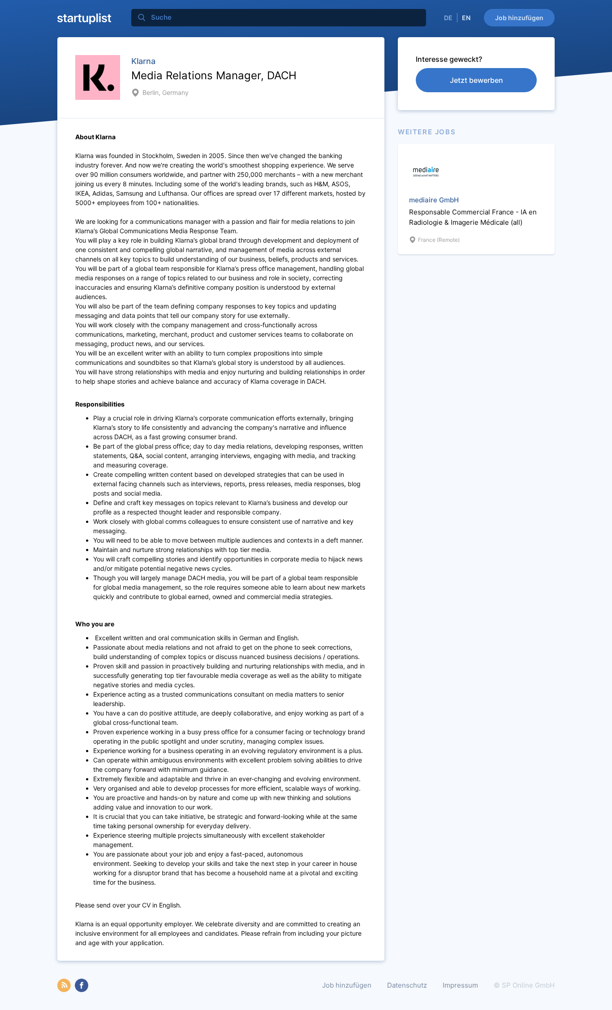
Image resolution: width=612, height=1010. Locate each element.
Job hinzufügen (519, 17)
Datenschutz (407, 985)
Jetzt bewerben (476, 80)
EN (466, 17)
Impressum (460, 985)
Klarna (143, 61)
